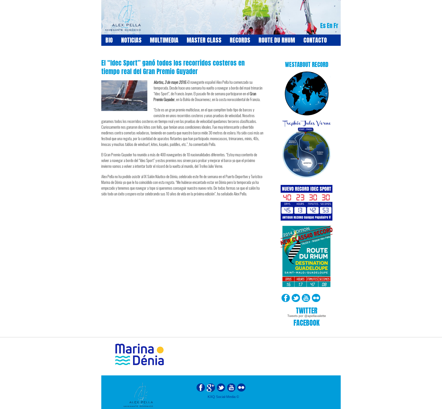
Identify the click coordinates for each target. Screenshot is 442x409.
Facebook (286, 298)
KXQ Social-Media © (223, 397)
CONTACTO (315, 40)
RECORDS (240, 40)
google (211, 387)
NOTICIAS (131, 40)
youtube (231, 387)
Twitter (296, 298)
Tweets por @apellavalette (306, 316)
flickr (241, 387)
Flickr (316, 298)
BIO (109, 40)
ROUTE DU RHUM (277, 40)
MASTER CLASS (204, 40)
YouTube (306, 298)
